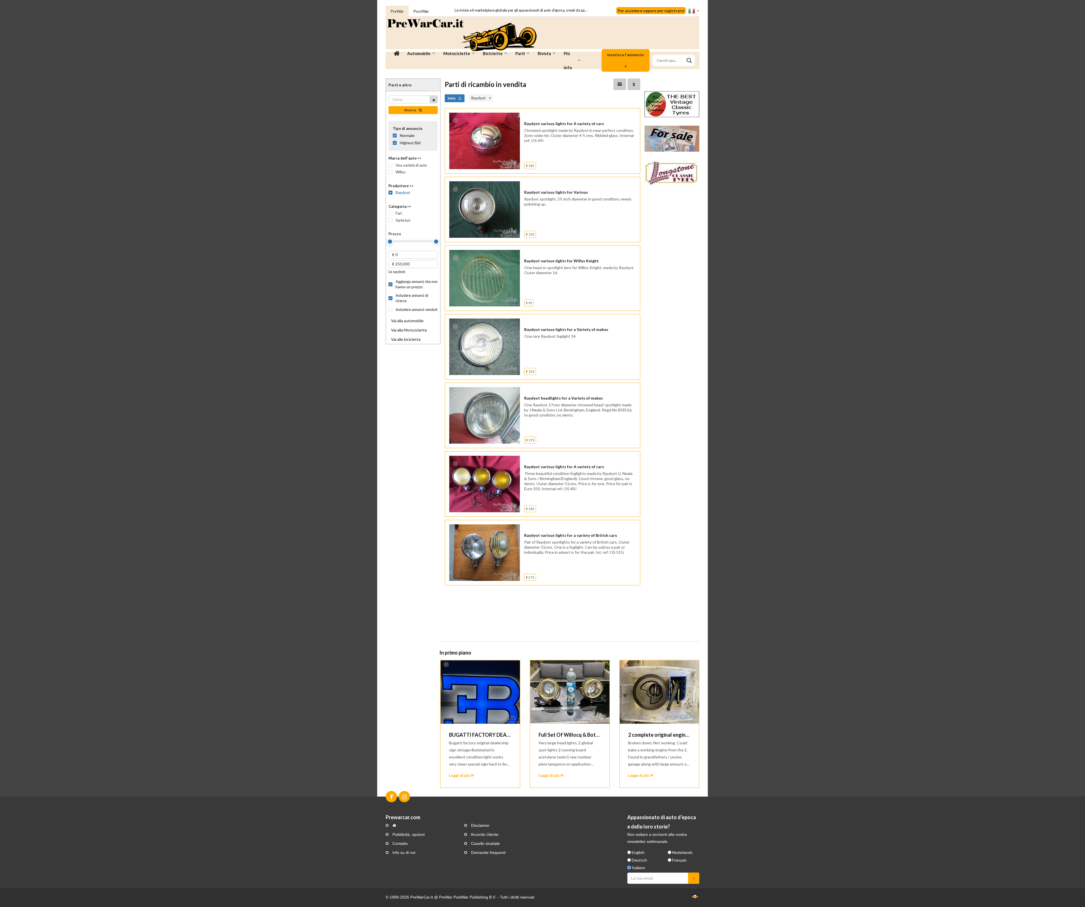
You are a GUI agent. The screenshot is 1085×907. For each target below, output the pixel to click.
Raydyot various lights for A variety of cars (564, 123)
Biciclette (493, 53)
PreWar (397, 11)
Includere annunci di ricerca (412, 298)
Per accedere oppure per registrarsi (651, 10)
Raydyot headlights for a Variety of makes (563, 398)
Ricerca (410, 110)
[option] (480, 724)
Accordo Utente (484, 834)
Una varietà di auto (411, 165)
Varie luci (403, 220)
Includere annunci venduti (416, 309)
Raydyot (403, 192)
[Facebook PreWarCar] (391, 796)
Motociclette (456, 53)
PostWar (421, 11)
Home (396, 53)
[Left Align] (619, 84)
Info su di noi (403, 852)
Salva (452, 98)
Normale (407, 135)
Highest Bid (410, 142)
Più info (568, 60)
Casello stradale (485, 843)
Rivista (544, 53)
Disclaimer (480, 825)
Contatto (399, 843)
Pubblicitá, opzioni (408, 834)
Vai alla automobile (407, 320)
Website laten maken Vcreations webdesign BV (694, 896)
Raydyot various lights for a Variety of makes (566, 329)
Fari (399, 213)
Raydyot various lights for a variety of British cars (570, 535)
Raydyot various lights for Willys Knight (561, 260)
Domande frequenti (487, 852)
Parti (520, 53)
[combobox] (673, 60)
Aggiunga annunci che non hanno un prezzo (417, 284)
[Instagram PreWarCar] (404, 796)
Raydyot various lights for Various (556, 192)
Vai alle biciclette (406, 339)
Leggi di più (460, 775)
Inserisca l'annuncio (625, 60)
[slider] (390, 241)
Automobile (419, 53)
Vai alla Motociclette (409, 330)
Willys (400, 172)
